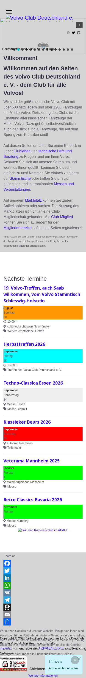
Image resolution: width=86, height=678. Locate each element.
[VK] (43, 592)
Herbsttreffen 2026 (24, 344)
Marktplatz (33, 200)
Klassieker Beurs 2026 (27, 422)
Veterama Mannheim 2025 (31, 461)
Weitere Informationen (43, 675)
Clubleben (22, 151)
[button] (14, 49)
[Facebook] (68, 32)
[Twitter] (73, 32)
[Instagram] (78, 32)
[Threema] (43, 607)
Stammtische (20, 178)
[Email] (43, 614)
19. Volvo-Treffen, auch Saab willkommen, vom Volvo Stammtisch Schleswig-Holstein (41, 294)
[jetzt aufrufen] (43, 538)
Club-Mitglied (62, 217)
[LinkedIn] (43, 578)
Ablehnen (37, 669)
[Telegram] (43, 600)
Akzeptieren (12, 669)
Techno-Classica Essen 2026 (33, 383)
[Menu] (9, 12)
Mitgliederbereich (17, 228)
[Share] (43, 621)
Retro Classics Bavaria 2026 (32, 499)
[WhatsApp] (43, 585)
